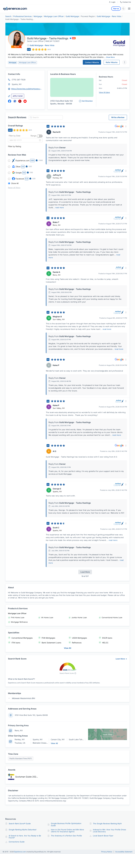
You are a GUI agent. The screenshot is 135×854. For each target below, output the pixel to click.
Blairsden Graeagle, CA (42, 743)
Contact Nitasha (92, 62)
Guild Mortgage (72, 16)
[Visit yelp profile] (19, 101)
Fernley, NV (20, 739)
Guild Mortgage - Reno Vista (109, 16)
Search (8, 16)
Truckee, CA (20, 743)
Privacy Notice (106, 852)
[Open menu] (129, 8)
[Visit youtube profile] (25, 101)
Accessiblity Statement (123, 852)
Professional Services (22, 16)
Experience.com (20, 852)
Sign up (116, 8)
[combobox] (45, 117)
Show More (110, 57)
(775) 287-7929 (18, 79)
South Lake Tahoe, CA (78, 739)
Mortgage (38, 16)
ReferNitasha (111, 62)
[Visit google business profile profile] (14, 101)
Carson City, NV (57, 739)
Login (113, 2)
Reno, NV (19, 730)
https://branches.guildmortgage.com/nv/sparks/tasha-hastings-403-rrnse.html (26, 89)
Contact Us (126, 2)
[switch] (40, 136)
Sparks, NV (16, 84)
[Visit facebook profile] (9, 101)
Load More (85, 572)
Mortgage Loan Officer (54, 16)
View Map (107, 734)
